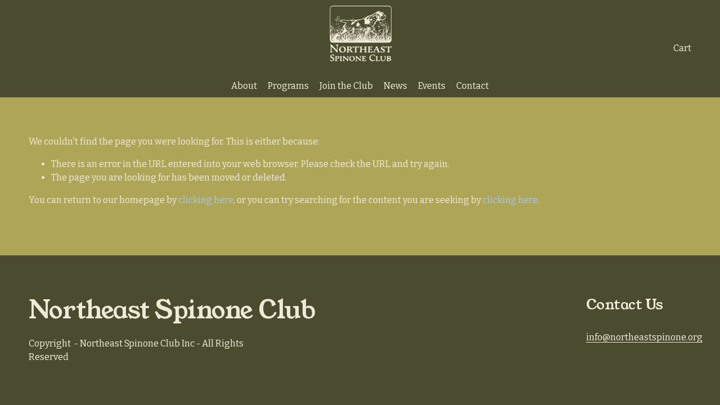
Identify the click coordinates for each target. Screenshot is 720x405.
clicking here (205, 200)
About (244, 85)
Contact (472, 85)
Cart (682, 48)
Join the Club (346, 85)
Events (432, 85)
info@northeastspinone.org (644, 337)
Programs (288, 85)
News (395, 85)
